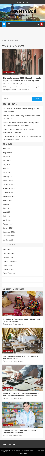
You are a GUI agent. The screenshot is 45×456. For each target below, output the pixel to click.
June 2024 (7, 161)
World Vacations (9, 273)
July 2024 (6, 157)
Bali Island (6, 249)
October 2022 (8, 240)
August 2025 (7, 153)
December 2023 (9, 184)
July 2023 (6, 204)
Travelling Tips (9, 72)
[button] (9, 24)
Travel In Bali (22, 11)
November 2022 (9, 236)
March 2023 (7, 220)
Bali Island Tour (8, 253)
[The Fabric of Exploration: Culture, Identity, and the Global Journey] (22, 303)
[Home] (4, 24)
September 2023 (9, 196)
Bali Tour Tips (8, 257)
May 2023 (6, 212)
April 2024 (6, 169)
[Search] (38, 24)
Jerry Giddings (22, 84)
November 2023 (9, 188)
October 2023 (8, 192)
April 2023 (6, 216)
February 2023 (8, 224)
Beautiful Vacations (10, 261)
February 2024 (8, 177)
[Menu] (9, 24)
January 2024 (8, 181)
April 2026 (6, 149)
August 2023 (7, 200)
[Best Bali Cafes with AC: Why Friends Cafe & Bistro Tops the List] (22, 340)
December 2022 (9, 232)
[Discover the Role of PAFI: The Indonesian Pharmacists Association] (22, 415)
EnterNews (40, 451)
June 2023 (7, 208)
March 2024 (7, 173)
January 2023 (8, 228)
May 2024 (6, 165)
